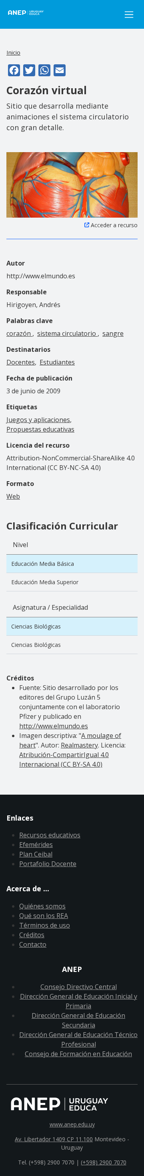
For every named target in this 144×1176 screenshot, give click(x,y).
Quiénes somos (42, 906)
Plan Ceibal (35, 854)
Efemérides (36, 844)
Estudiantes (57, 362)
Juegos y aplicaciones (38, 419)
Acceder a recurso (114, 225)
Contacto (32, 944)
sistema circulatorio (67, 333)
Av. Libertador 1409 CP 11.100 (54, 1139)
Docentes (20, 362)
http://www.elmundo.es (53, 726)
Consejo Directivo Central (78, 986)
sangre (113, 333)
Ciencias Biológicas (36, 626)
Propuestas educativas (40, 429)
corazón (19, 333)
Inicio (13, 52)
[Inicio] (63, 14)
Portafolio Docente (47, 863)
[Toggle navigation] (129, 15)
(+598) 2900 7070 (103, 1162)
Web (13, 496)
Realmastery (79, 745)
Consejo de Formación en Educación (78, 1053)
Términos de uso (44, 925)
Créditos (31, 934)
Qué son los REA (43, 915)
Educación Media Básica (42, 563)
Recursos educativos (49, 835)
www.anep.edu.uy (72, 1124)
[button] (72, 184)
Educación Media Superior (44, 582)
